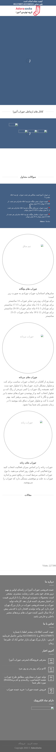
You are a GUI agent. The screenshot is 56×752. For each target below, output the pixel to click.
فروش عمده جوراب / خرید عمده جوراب (26, 689)
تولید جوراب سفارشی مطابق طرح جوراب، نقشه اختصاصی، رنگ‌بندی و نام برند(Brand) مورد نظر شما (25, 680)
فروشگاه (21, 744)
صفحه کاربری (32, 744)
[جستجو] (3, 11)
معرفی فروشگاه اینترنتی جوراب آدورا (27, 660)
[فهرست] (52, 11)
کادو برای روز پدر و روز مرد (32, 668)
